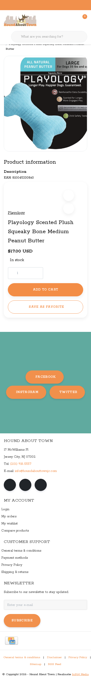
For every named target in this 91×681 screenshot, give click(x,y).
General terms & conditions (21, 657)
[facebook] (10, 485)
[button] (68, 195)
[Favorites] (73, 20)
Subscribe (22, 620)
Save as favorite (46, 307)
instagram (27, 392)
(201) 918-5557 (20, 464)
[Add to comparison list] (68, 208)
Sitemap (35, 664)
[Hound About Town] (20, 20)
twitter (68, 392)
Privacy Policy (78, 657)
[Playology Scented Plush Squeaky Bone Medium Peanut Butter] (45, 104)
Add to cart (45, 290)
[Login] (63, 20)
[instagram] (25, 485)
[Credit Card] (11, 641)
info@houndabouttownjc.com (36, 471)
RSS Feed (54, 664)
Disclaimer (54, 657)
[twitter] (41, 485)
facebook (45, 377)
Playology (16, 213)
